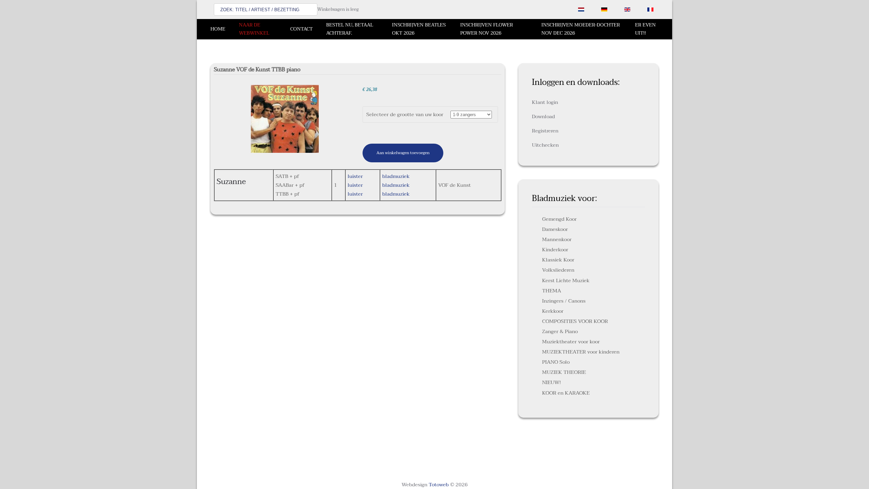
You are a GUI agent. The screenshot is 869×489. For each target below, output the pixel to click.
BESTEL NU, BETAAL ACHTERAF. (349, 29)
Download (543, 116)
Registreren (545, 130)
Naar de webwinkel (254, 29)
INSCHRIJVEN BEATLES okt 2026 (419, 29)
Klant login (545, 102)
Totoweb (439, 484)
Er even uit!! (645, 29)
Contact (301, 29)
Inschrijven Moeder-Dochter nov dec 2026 (580, 29)
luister (355, 176)
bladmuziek (396, 176)
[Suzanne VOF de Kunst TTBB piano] (285, 118)
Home (217, 29)
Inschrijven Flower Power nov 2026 (486, 29)
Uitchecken (545, 145)
